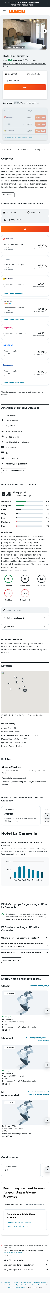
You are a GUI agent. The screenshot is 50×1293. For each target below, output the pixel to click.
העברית (30, 5)
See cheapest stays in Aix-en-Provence (37, 1039)
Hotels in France (40, 1283)
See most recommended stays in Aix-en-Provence (38, 1093)
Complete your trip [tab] (13, 1204)
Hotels (15, 1283)
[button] (47, 3)
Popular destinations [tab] (35, 1204)
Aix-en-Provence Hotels (16, 1287)
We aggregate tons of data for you (19, 1265)
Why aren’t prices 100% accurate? (19, 1269)
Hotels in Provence (38, 1285)
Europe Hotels (26, 1283)
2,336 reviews (29, 60)
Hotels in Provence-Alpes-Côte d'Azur (15, 1285)
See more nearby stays (39, 985)
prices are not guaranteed (13, 1253)
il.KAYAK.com (5, 1283)
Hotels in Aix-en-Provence (17, 1226)
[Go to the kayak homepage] (17, 11)
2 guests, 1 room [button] (12, 80)
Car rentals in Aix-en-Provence (19, 1222)
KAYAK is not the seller (14, 1260)
